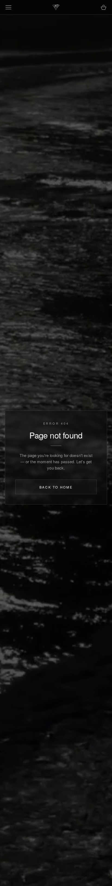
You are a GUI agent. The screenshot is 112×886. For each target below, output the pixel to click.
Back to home (56, 487)
